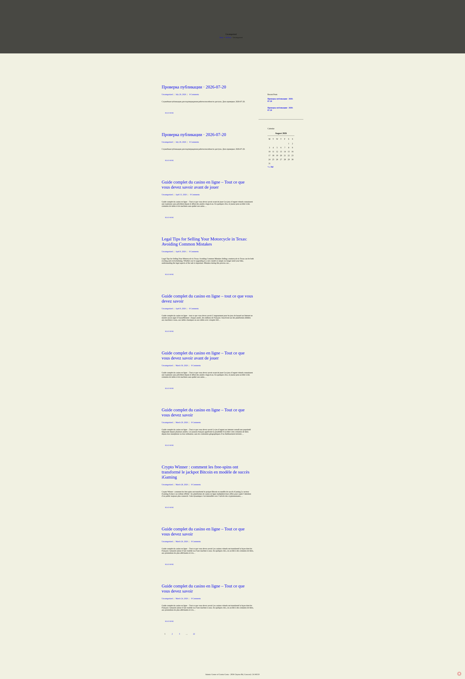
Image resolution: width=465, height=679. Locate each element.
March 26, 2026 (182, 541)
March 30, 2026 (182, 365)
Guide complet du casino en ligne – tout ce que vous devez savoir (207, 299)
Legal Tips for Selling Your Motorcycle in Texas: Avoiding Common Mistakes (204, 241)
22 (195, 634)
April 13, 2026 (181, 195)
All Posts (228, 37)
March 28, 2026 (182, 485)
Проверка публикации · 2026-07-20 (194, 87)
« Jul (271, 167)
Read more (169, 113)
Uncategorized (167, 94)
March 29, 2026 (182, 422)
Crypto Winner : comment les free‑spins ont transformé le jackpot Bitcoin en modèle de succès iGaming (205, 472)
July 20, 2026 (181, 94)
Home (221, 37)
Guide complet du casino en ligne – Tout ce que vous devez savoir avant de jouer (203, 185)
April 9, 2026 (180, 251)
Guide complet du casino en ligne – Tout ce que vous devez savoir (203, 412)
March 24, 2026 (182, 598)
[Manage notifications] (459, 674)
